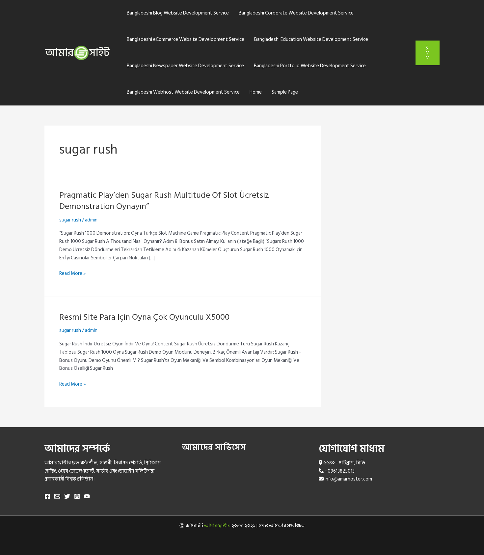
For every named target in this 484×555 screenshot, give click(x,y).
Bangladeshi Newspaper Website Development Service (185, 66)
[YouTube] (87, 496)
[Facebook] (47, 496)
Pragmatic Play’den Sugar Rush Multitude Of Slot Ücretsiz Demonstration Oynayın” (164, 200)
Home (256, 92)
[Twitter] (67, 496)
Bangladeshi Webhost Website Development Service (183, 92)
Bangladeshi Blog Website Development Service (178, 13)
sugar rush (70, 220)
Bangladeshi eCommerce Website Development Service (185, 39)
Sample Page (285, 92)
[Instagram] (77, 496)
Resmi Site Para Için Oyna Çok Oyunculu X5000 (144, 317)
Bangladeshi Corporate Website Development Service (296, 13)
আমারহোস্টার (217, 526)
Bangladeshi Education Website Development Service (311, 39)
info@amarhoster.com (348, 479)
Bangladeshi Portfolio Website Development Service (310, 66)
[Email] (57, 496)
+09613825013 (340, 471)
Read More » (72, 274)
